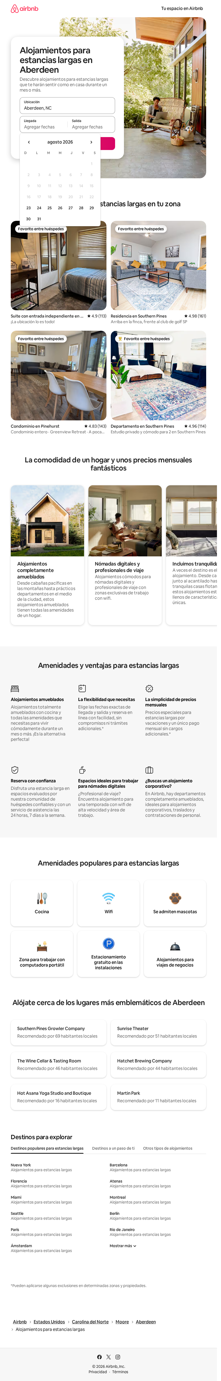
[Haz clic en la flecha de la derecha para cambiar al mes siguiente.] (91, 142)
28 (81, 207)
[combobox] (67, 108)
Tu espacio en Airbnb (182, 8)
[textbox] (43, 127)
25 (49, 207)
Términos (120, 1371)
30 (28, 219)
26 (60, 207)
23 (28, 207)
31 (39, 219)
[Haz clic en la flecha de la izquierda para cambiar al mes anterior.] (29, 142)
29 (91, 207)
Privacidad (98, 1371)
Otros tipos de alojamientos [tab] (167, 1148)
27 (70, 207)
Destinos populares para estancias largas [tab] (47, 1148)
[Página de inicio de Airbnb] (24, 8)
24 (39, 207)
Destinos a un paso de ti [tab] (113, 1148)
